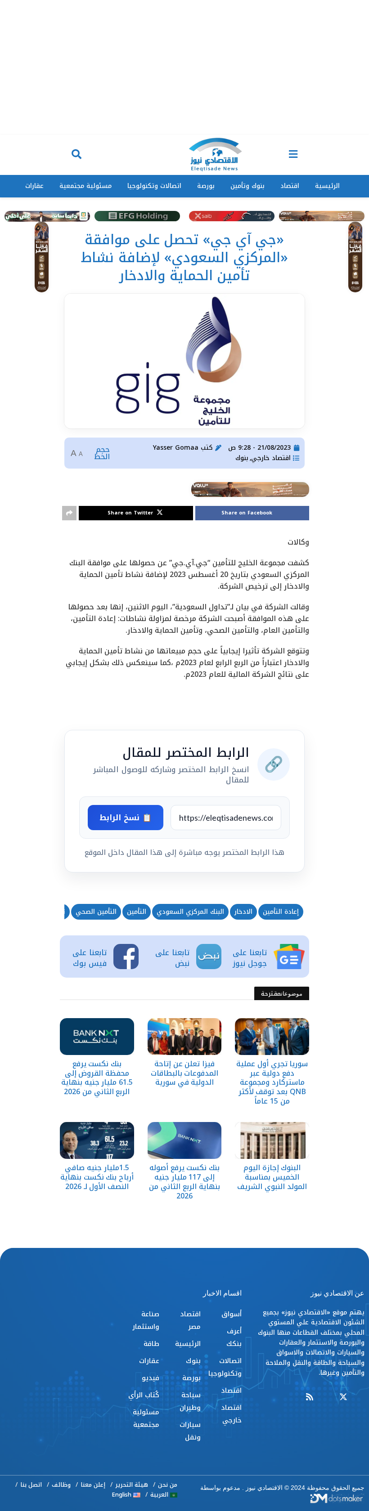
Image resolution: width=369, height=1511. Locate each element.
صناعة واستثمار (145, 1320)
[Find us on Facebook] (360, 1397)
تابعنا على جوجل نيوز (250, 957)
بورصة (206, 186)
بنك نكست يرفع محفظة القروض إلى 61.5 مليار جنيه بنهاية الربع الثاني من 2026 (97, 1078)
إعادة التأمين (281, 912)
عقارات (34, 186)
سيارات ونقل (190, 1431)
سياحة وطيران (190, 1401)
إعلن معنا (93, 1484)
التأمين (136, 912)
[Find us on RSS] (309, 1397)
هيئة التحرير (131, 1484)
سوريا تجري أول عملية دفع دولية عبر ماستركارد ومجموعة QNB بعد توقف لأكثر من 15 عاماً (272, 1082)
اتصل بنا (31, 1484)
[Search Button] (76, 155)
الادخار (243, 912)
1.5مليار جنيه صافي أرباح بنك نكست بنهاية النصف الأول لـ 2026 (97, 1177)
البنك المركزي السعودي (190, 912)
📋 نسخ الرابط (125, 817)
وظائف (61, 1484)
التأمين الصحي (96, 912)
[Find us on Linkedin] (326, 1397)
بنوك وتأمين (247, 186)
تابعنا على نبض (172, 957)
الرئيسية (327, 186)
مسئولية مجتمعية (85, 186)
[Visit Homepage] (215, 155)
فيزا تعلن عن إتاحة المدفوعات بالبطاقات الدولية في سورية (185, 1073)
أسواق (231, 1314)
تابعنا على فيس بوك (89, 957)
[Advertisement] (184, 67)
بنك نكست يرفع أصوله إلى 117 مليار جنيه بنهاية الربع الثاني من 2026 (184, 1182)
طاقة (151, 1343)
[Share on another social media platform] (69, 513)
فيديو (150, 1378)
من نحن (167, 1484)
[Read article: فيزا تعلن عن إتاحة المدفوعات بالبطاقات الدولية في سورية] (185, 1036)
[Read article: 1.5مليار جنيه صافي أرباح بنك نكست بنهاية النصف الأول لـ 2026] (97, 1140)
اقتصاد (289, 186)
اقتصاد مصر (190, 1320)
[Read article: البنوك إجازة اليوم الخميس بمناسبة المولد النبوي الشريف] (272, 1140)
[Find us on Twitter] (343, 1397)
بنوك (241, 458)
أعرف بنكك (234, 1337)
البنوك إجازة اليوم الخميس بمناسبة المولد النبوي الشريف (271, 1177)
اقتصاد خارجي (271, 458)
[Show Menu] (293, 155)
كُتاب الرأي (143, 1395)
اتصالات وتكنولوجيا (154, 186)
